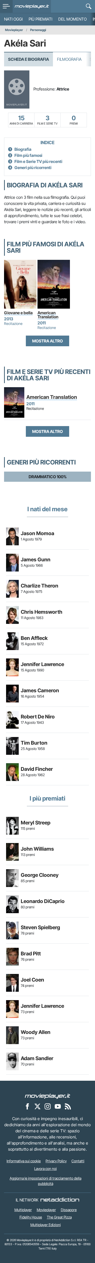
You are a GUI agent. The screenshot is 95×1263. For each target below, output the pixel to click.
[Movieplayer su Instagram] (48, 1106)
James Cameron (40, 690)
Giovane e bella (18, 312)
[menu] (6, 6)
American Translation (47, 314)
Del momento (72, 19)
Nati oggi (13, 19)
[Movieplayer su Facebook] (27, 1106)
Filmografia (69, 59)
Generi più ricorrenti (32, 167)
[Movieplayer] (47, 1096)
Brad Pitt (31, 954)
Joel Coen (32, 980)
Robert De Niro (38, 717)
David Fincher (37, 769)
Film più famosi (28, 155)
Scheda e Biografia (28, 59)
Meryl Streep (35, 823)
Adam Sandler (37, 1058)
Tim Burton (34, 743)
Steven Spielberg (40, 927)
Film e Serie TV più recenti (38, 161)
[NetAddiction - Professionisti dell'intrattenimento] (60, 1200)
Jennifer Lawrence (42, 664)
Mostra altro (47, 340)
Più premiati (40, 19)
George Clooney (40, 875)
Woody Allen (35, 1032)
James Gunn (35, 560)
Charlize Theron (39, 586)
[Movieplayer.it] (32, 6)
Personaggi (38, 30)
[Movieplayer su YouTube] (58, 1106)
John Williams (37, 849)
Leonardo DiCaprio (43, 901)
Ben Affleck (34, 638)
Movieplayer (14, 30)
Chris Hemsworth (41, 612)
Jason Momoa (37, 533)
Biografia (22, 149)
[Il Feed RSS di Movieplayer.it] (68, 1106)
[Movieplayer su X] (37, 1106)
